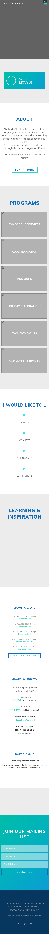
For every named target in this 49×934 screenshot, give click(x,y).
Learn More (24, 169)
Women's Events (24, 333)
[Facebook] (18, 924)
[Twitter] (24, 924)
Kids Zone (24, 278)
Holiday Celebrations (24, 306)
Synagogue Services (24, 224)
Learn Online (24, 475)
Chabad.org (19, 915)
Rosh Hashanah (24, 729)
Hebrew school (24, 634)
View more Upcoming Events (24, 656)
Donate (24, 422)
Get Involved (24, 458)
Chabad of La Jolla (12, 3)
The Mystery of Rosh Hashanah (24, 760)
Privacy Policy (38, 915)
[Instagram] (31, 924)
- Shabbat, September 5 (24, 710)
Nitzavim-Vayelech (24, 720)
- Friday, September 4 (24, 700)
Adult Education (24, 251)
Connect (24, 440)
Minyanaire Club (24, 619)
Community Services (24, 360)
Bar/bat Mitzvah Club (24, 641)
